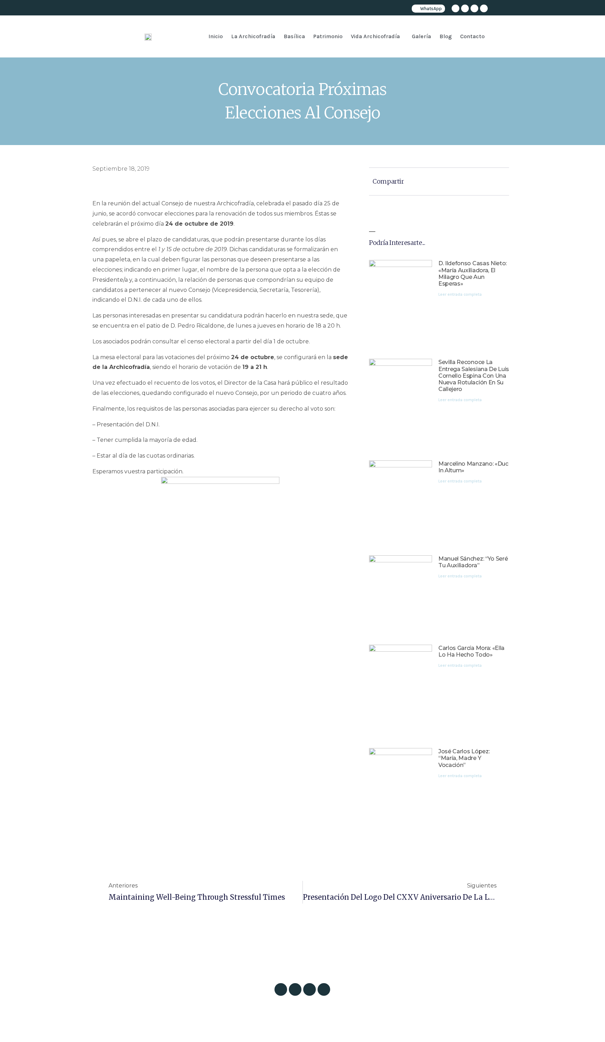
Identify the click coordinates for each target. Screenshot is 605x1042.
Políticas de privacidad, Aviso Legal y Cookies (336, 1029)
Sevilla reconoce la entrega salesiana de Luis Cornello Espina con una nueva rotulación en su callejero (473, 375)
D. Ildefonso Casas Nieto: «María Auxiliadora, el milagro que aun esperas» (472, 273)
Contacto (472, 36)
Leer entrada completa (460, 294)
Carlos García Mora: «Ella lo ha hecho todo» (471, 651)
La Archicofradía (253, 36)
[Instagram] (455, 8)
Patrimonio (327, 36)
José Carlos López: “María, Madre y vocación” (463, 758)
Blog (445, 36)
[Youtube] (484, 8)
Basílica (294, 36)
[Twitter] (465, 8)
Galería (421, 36)
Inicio (215, 36)
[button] (377, 36)
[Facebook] (474, 8)
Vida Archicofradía (375, 36)
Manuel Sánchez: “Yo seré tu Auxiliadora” (473, 562)
